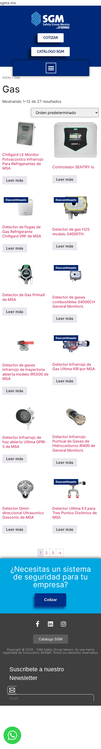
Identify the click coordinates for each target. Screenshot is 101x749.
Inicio (6, 77)
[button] (51, 68)
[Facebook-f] (37, 624)
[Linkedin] (50, 624)
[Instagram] (63, 624)
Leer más (14, 180)
